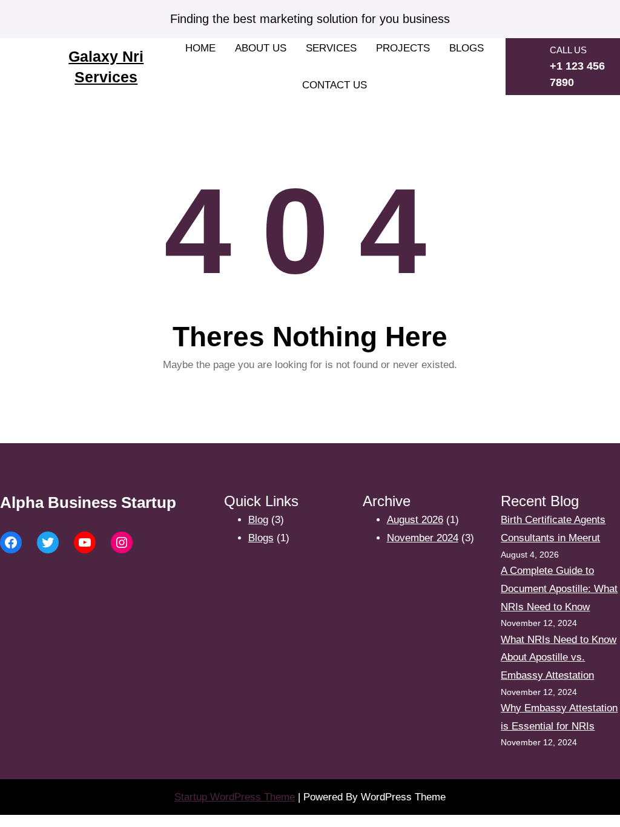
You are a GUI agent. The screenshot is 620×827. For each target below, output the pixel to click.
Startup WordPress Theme (234, 797)
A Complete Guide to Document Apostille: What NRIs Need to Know (559, 589)
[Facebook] (11, 542)
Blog (258, 520)
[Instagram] (122, 542)
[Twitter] (48, 542)
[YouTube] (85, 542)
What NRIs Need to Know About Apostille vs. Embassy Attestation (558, 658)
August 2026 (415, 520)
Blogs (261, 538)
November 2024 (422, 538)
